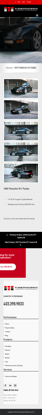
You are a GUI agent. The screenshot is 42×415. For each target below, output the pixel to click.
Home (9, 68)
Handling (8, 346)
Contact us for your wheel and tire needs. (19, 219)
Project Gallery (9, 328)
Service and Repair (11, 376)
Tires (33, 204)
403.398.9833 (14, 303)
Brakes (7, 354)
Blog (6, 335)
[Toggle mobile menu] (37, 15)
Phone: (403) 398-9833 (10, 395)
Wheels (7, 358)
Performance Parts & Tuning (14, 365)
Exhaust (7, 350)
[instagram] (15, 385)
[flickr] (10, 385)
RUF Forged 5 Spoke (19, 199)
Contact (7, 332)
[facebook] (5, 385)
